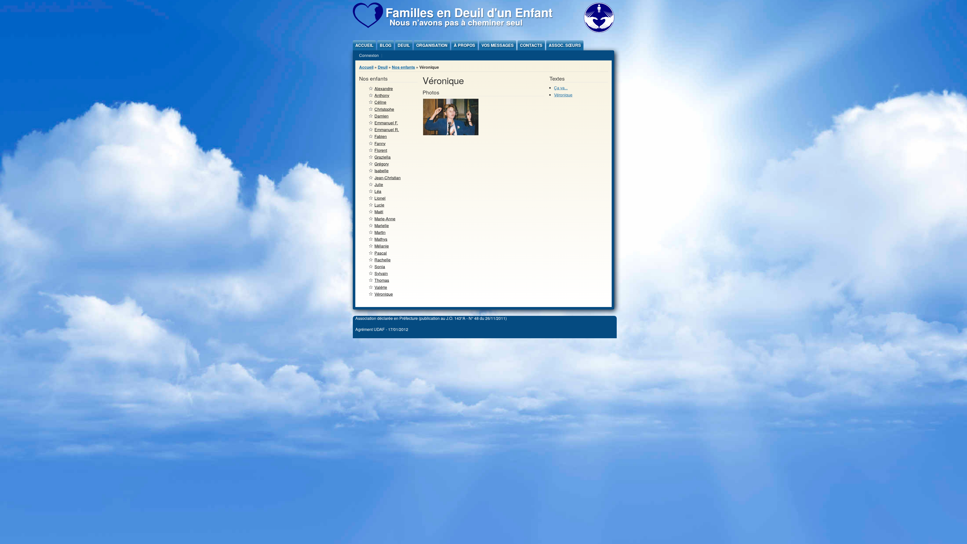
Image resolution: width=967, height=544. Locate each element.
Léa (377, 191)
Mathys (380, 239)
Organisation (431, 45)
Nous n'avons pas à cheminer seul (456, 22)
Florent (380, 150)
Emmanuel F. (386, 123)
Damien (381, 116)
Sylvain (381, 273)
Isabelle (381, 171)
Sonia (379, 266)
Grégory (381, 164)
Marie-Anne (384, 219)
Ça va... (561, 88)
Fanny (380, 143)
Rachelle (382, 260)
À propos (464, 45)
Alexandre (383, 88)
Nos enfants (403, 67)
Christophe (384, 109)
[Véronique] (450, 134)
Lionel (380, 198)
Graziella (382, 157)
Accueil (364, 45)
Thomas (381, 280)
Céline (380, 102)
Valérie (380, 287)
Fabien (380, 136)
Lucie (379, 205)
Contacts (531, 45)
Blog (385, 45)
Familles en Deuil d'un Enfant (469, 12)
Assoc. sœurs (565, 45)
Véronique (383, 294)
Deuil (404, 45)
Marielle (381, 225)
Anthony (381, 95)
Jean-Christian (387, 178)
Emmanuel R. (386, 129)
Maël (378, 212)
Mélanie (381, 246)
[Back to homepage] (368, 26)
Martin (380, 232)
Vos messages (497, 45)
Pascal (380, 253)
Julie (378, 184)
